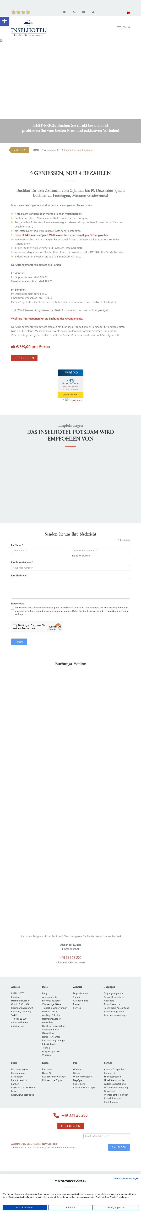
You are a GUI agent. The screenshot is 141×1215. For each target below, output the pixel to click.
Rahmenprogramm (114, 1011)
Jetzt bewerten (70, 394)
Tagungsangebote (113, 993)
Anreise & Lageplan (114, 1069)
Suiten (76, 997)
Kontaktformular (112, 1098)
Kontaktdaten (111, 1102)
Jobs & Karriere (50, 1044)
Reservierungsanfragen (54, 1040)
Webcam (47, 1055)
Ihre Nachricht (19, 575)
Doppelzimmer (81, 993)
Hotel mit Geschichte (53, 1026)
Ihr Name (17, 545)
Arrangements (51, 150)
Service (77, 1008)
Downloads (110, 1091)
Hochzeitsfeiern (19, 1069)
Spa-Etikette (79, 1084)
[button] (4, 21)
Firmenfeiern (18, 1073)
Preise (76, 1004)
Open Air (47, 1073)
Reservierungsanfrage (115, 1015)
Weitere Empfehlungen (116, 1095)
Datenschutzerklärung (43, 607)
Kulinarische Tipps (52, 1080)
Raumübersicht (112, 1004)
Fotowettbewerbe (51, 1000)
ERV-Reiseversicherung (116, 1087)
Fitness (76, 1073)
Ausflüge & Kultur (51, 1015)
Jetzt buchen (24, 358)
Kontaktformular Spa (84, 1087)
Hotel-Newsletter (51, 1037)
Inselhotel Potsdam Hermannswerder (71, 387)
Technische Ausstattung (116, 1008)
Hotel (36, 150)
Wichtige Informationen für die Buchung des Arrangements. (47, 318)
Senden (19, 641)
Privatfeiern (17, 1076)
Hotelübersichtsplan (114, 1080)
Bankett (15, 1084)
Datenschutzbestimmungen (125, 1178)
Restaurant (47, 1069)
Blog (44, 993)
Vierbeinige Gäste (51, 1004)
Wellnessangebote (83, 1076)
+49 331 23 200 (70, 958)
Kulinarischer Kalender (54, 1076)
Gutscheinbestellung (115, 1084)
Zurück (19, 149)
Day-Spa (77, 1080)
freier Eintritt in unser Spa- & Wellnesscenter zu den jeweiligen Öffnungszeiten (61, 235)
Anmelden (119, 1147)
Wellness (78, 1069)
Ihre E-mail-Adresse (22, 562)
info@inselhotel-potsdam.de (70, 962)
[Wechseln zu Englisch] (128, 12)
